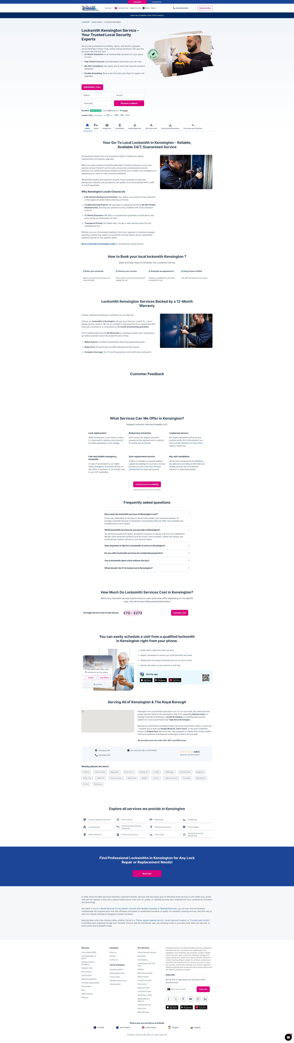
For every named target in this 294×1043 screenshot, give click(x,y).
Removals (159, 819)
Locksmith (85, 22)
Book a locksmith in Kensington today (99, 244)
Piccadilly (187, 778)
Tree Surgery (193, 827)
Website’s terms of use (118, 980)
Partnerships (86, 986)
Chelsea (86, 772)
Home (87, 128)
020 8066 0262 (182, 8)
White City (87, 778)
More (153, 8)
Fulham (156, 772)
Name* (87, 95)
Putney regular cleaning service (149, 920)
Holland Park (100, 772)
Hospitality (120, 128)
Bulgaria (197, 1027)
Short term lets (151, 128)
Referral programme (89, 979)
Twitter (176, 999)
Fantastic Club (123, 8)
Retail (96, 128)
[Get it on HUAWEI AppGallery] (175, 680)
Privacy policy (115, 977)
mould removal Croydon (175, 920)
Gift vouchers (87, 972)
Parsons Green (116, 778)
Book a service (205, 8)
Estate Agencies (134, 128)
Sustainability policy (117, 973)
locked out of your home (191, 443)
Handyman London (145, 995)
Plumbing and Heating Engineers (131, 827)
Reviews (113, 956)
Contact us (114, 960)
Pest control (142, 984)
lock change (114, 443)
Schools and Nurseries (170, 128)
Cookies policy (115, 984)
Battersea (98, 784)
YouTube (190, 999)
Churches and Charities (193, 128)
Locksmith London (144, 991)
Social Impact (87, 975)
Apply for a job (135, 8)
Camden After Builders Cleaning (143, 908)
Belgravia (200, 772)
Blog (83, 990)
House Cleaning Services (99, 819)
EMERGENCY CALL (92, 87)
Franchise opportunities (90, 983)
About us (113, 952)
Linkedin (205, 999)
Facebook (168, 999)
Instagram (198, 999)
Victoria (156, 778)
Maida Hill (101, 778)
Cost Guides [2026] (89, 952)
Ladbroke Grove (171, 778)
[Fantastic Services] (90, 8)
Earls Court (129, 772)
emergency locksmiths (104, 466)
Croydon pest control (199, 920)
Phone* (119, 95)
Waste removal (143, 977)
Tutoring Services (144, 1005)
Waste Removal (95, 834)
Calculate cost (179, 613)
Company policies (116, 969)
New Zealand (125, 1027)
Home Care (142, 1008)
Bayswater (115, 772)
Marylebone (201, 778)
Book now (147, 873)
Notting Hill (143, 772)
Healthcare (107, 128)
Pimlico (86, 784)
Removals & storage (145, 973)
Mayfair (145, 778)
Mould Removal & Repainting (195, 834)
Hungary (175, 1027)
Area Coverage (87, 994)
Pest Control (127, 819)
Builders (141, 969)
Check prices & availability (147, 484)
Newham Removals (168, 908)
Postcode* (88, 103)
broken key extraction (141, 443)
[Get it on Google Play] (160, 680)
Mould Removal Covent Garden (114, 908)
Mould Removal (143, 1012)
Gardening (192, 819)
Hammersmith (185, 772)
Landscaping (93, 827)
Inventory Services (130, 834)
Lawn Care (159, 834)
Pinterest (183, 999)
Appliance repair (144, 988)
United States (151, 1027)
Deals (147, 8)
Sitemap (85, 997)
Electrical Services (163, 827)
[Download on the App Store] (146, 680)
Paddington (169, 772)
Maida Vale (131, 778)
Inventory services (144, 980)
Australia (101, 1027)
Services (108, 8)
